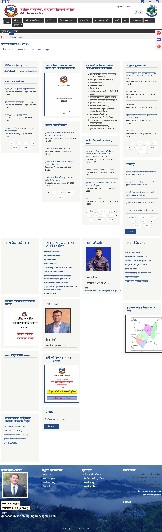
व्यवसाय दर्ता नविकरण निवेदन (53, 272)
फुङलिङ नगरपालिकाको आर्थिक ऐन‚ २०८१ (139, 210)
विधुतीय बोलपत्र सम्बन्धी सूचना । (55, 419)
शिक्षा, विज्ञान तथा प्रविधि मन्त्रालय (136, 265)
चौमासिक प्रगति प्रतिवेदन (93, 478)
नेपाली (128, 7)
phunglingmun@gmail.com (152, 495)
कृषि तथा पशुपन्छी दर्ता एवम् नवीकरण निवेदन (58, 268)
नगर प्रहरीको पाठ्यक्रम (51, 251)
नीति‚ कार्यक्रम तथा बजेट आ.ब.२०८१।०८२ (19, 102)
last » (26, 148)
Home (3, 37)
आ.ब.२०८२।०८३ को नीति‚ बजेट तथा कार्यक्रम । (21, 89)
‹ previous (103, 211)
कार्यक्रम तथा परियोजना (31, 20)
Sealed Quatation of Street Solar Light (101, 170)
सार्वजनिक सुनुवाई (90, 482)
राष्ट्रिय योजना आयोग (132, 277)
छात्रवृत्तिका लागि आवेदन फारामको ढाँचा (56, 283)
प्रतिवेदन (49, 20)
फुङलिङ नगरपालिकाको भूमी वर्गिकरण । (57, 148)
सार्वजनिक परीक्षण (90, 486)
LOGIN (147, 20)
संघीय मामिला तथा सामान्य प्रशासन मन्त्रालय (139, 261)
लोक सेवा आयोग (130, 253)
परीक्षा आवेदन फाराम (50, 264)
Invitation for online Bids (95, 198)
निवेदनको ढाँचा (48, 486)
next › (15, 148)
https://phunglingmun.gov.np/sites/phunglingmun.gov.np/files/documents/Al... (34, 71)
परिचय (15, 20)
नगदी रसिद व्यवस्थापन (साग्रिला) (14, 427)
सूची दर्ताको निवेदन (50, 260)
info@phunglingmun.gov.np (151, 491)
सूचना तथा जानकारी (100, 20)
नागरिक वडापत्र (131, 92)
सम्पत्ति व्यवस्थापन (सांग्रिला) (13, 431)
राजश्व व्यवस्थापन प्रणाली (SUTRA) (16, 435)
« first (91, 211)
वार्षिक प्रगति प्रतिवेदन (92, 474)
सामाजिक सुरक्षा (49, 478)
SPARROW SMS (10, 443)
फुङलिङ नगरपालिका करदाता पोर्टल (15, 439)
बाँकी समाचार (51, 426)
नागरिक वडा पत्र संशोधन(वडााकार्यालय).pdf (34, 50)
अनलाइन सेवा (83, 20)
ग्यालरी (117, 20)
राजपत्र (15, 25)
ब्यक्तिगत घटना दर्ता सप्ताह (134, 131)
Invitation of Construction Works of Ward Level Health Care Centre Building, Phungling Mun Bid (99, 153)
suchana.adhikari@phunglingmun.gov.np (103, 291)
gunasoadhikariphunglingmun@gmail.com (29, 516)
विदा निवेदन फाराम (50, 293)
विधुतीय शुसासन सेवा (65, 20)
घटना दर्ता (47, 474)
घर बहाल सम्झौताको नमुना (52, 255)
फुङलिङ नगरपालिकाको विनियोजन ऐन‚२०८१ (140, 203)
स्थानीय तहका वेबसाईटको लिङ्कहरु (136, 281)
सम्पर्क (125, 20)
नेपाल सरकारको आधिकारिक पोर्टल (136, 257)
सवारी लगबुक (130, 105)
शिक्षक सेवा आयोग (130, 269)
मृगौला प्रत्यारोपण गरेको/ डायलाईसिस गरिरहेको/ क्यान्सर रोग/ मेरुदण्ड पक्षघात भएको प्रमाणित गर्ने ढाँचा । (141, 75)
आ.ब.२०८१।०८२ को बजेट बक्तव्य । (17, 115)
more (130, 231)
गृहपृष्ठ (7, 22)
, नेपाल (137, 253)
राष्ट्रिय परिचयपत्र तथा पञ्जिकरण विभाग (138, 273)
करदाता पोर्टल (136, 20)
